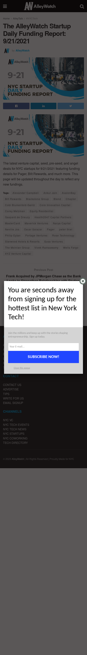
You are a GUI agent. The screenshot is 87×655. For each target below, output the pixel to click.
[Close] (83, 281)
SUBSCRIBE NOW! (43, 357)
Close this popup (22, 368)
